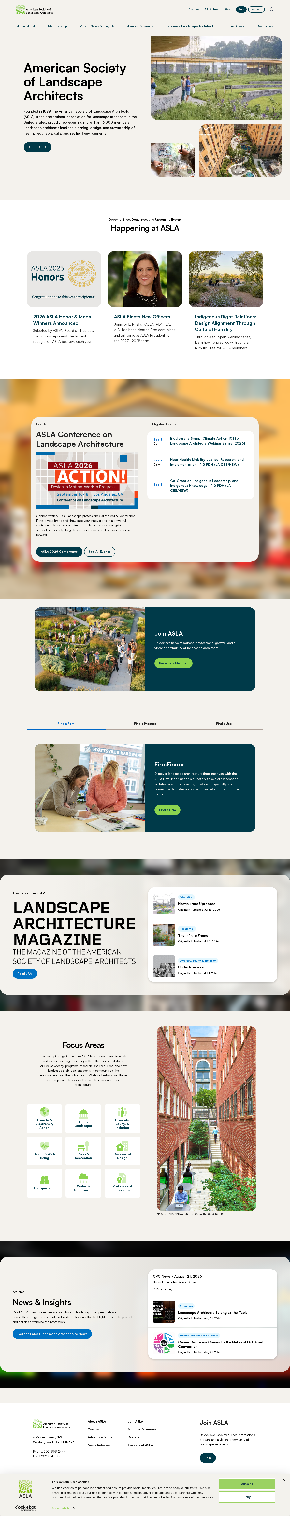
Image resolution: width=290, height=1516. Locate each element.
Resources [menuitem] (265, 26)
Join (241, 9)
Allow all (247, 1484)
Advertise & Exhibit (102, 1437)
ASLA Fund (212, 9)
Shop (227, 9)
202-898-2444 (55, 1451)
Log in (255, 9)
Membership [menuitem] (57, 26)
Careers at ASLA (140, 1445)
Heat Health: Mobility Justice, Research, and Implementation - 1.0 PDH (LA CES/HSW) (207, 462)
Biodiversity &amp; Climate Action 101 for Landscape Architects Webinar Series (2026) (207, 440)
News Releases (99, 1445)
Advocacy (186, 1306)
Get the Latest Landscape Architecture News (52, 1334)
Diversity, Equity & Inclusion (198, 960)
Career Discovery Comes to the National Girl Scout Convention (221, 1344)
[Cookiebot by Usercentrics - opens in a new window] (25, 1508)
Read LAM (25, 974)
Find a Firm (167, 810)
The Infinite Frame (193, 935)
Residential (187, 928)
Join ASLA (135, 1421)
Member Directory (142, 1429)
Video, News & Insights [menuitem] (97, 26)
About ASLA (37, 147)
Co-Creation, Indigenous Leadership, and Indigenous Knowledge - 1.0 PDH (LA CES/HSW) (204, 485)
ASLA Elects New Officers (142, 317)
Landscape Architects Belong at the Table (213, 1312)
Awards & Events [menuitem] (140, 26)
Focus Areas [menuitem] (235, 26)
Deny (247, 1496)
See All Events (99, 551)
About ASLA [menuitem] (26, 26)
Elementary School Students (199, 1335)
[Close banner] (284, 1479)
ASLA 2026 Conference (59, 551)
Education (186, 897)
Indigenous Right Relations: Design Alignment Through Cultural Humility (225, 323)
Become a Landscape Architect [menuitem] (189, 26)
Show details (61, 1508)
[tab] (66, 724)
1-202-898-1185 (50, 1456)
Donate (133, 1437)
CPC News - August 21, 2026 (177, 1276)
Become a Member (173, 663)
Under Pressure (191, 967)
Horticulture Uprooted (196, 903)
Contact (194, 9)
